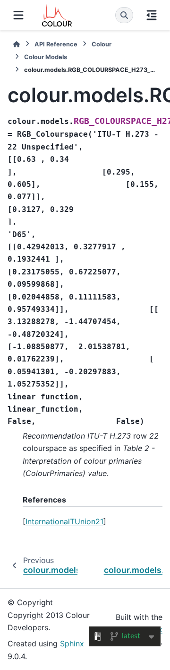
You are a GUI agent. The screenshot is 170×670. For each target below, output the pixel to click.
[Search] (124, 15)
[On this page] (151, 15)
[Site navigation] (18, 15)
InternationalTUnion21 (64, 521)
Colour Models (45, 57)
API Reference (55, 44)
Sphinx (72, 643)
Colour (101, 44)
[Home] (16, 44)
